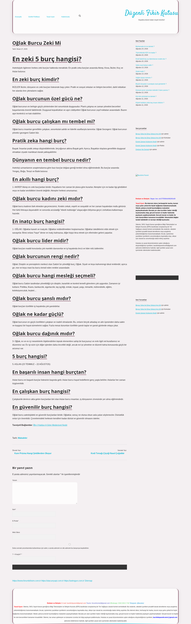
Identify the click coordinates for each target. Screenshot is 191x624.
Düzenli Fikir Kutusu (151, 13)
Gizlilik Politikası (34, 17)
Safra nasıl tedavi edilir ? (144, 65)
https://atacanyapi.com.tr (52, 581)
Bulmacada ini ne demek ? (145, 46)
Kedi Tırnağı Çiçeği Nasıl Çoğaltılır (107, 453)
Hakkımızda (65, 17)
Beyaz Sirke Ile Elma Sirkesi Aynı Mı (148, 134)
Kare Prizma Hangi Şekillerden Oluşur (32, 453)
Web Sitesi (16, 532)
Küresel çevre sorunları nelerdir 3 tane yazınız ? (152, 90)
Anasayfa (18, 17)
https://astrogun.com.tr (74, 581)
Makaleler (22, 438)
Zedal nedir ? (140, 71)
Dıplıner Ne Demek (142, 149)
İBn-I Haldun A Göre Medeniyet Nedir (50, 425)
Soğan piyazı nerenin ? (144, 78)
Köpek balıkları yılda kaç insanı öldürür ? (150, 103)
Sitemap (88, 581)
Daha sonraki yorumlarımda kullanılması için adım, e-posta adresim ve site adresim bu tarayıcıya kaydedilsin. (50, 548)
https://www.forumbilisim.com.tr (26, 581)
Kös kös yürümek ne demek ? (146, 96)
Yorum (14, 480)
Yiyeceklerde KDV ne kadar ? (146, 53)
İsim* (14, 509)
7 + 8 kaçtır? (17, 554)
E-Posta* (15, 521)
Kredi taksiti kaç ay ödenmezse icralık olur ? (151, 59)
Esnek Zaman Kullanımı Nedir (146, 142)
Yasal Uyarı (51, 17)
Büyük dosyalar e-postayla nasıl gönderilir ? (151, 84)
